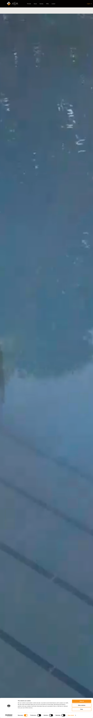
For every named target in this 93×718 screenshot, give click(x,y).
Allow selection (81, 705)
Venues (35, 3)
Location (53, 3)
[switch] (39, 715)
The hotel (29, 3)
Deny (81, 709)
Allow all (82, 701)
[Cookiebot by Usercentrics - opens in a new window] (9, 715)
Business (41, 3)
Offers (47, 3)
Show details (71, 715)
